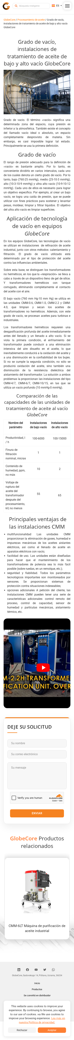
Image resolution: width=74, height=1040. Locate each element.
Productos (37, 989)
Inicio (37, 983)
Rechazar (22, 1030)
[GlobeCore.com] (6, 6)
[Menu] (67, 6)
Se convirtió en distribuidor (37, 995)
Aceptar (52, 1030)
